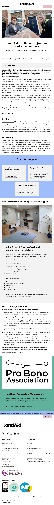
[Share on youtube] (7, 433)
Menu (4, 6)
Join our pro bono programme (10, 448)
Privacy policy (21, 496)
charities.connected (8, 122)
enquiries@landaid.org (8, 466)
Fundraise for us (7, 451)
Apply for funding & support (10, 59)
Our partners (30, 446)
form (36, 310)
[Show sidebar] (49, 66)
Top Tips (15, 108)
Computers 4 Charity (26, 148)
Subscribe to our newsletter (16, 413)
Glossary (29, 443)
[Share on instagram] (11, 433)
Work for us (30, 453)
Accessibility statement (32, 496)
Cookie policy (13, 496)
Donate (47, 6)
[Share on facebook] (3, 433)
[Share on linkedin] (15, 433)
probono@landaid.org (41, 349)
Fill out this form (11, 176)
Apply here (7, 113)
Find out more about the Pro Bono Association (19, 406)
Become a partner (7, 443)
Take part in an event (8, 446)
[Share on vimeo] (18, 433)
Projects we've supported (34, 448)
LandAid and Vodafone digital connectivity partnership (39, 176)
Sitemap (42, 496)
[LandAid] (27, 4)
